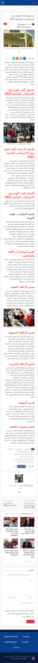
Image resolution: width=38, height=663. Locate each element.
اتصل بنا (25, 642)
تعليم (5, 23)
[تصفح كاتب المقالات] (19, 478)
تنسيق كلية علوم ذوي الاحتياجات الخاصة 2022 (24, 454)
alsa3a (24, 659)
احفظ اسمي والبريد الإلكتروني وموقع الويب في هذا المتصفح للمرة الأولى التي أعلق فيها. (19, 614)
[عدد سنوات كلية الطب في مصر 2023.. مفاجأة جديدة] (27, 522)
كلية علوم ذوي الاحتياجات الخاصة (26, 456)
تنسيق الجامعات (18, 449)
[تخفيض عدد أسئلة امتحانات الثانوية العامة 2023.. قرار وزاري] (27, 543)
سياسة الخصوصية (11, 637)
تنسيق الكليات (10, 449)
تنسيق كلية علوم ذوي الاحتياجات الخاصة (25, 451)
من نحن (16, 647)
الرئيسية (26, 637)
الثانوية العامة (27, 449)
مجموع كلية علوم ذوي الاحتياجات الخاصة (25, 461)
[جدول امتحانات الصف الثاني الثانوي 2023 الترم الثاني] (11, 543)
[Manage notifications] (33, 658)
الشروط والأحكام (11, 642)
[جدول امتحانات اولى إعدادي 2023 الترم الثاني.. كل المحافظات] (11, 522)
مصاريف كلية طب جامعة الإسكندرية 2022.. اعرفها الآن (29, 505)
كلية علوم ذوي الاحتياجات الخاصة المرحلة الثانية (23, 459)
